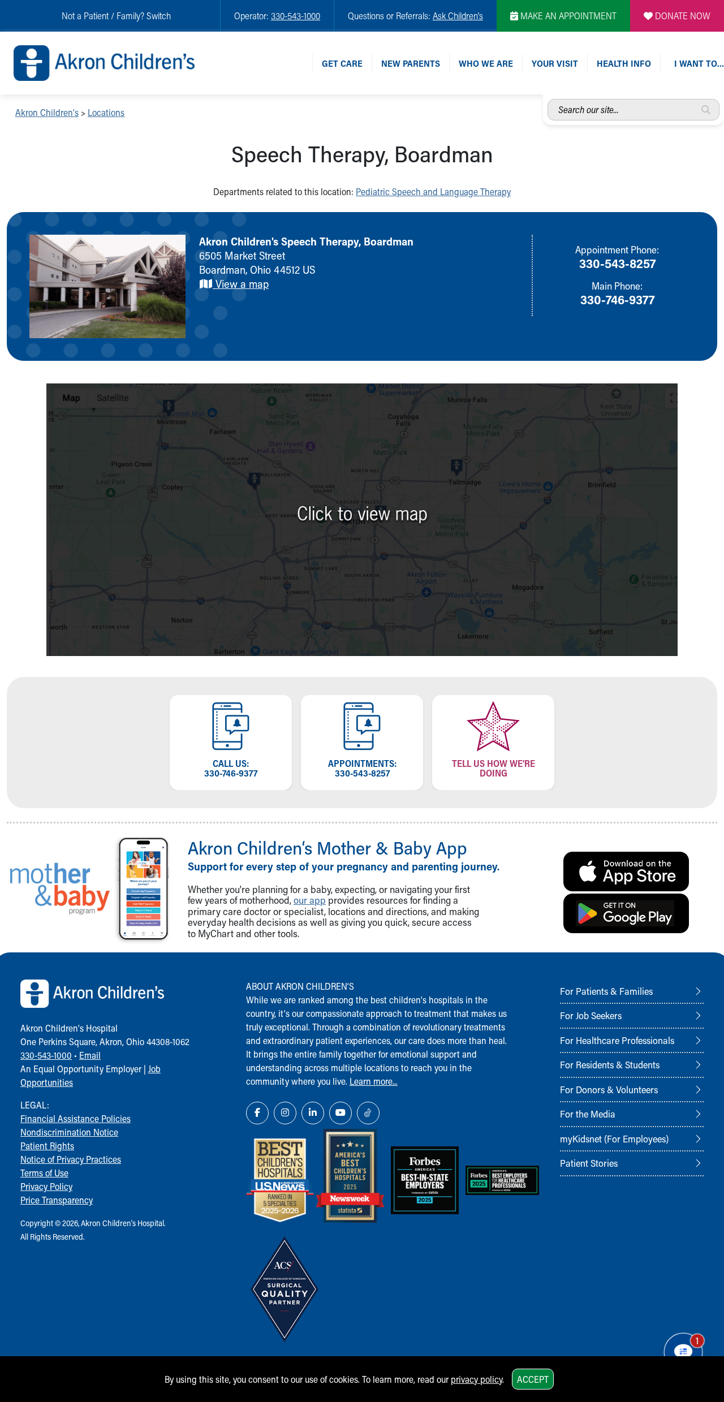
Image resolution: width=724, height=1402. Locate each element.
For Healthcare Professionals (617, 1040)
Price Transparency (56, 1200)
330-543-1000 (295, 15)
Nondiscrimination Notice (69, 1132)
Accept (533, 1379)
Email (90, 1055)
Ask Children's (458, 15)
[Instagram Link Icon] (285, 1113)
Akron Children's (47, 112)
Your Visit (555, 63)
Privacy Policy (46, 1186)
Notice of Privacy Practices (70, 1159)
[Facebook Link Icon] (257, 1113)
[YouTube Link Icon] (340, 1113)
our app (310, 900)
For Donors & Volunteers (609, 1089)
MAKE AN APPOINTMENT (567, 15)
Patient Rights (47, 1145)
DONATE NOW (681, 15)
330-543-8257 (617, 262)
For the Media (587, 1113)
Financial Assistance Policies (75, 1118)
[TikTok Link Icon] (368, 1113)
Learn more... (374, 1081)
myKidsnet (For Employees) (614, 1138)
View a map (241, 284)
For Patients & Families (606, 991)
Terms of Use (44, 1173)
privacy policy (476, 1379)
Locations (106, 112)
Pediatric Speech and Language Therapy (433, 191)
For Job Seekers (591, 1015)
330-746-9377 (617, 299)
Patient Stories (589, 1163)
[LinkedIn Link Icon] (312, 1113)
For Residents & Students (610, 1064)
